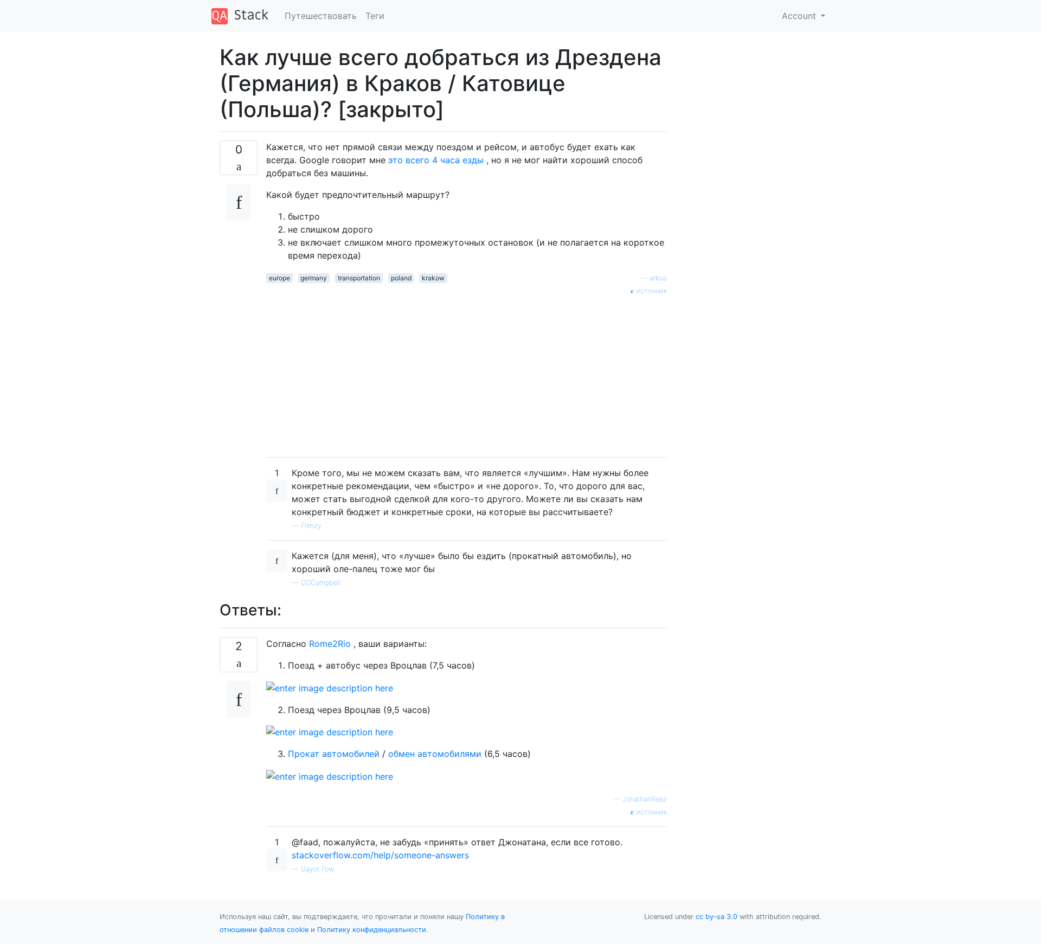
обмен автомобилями (436, 753)
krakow (433, 278)
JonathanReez (644, 799)
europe (279, 278)
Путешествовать (321, 15)
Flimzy (311, 526)
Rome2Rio (331, 643)
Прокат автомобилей (335, 753)
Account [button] (800, 15)
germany (313, 278)
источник (650, 291)
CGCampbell (320, 583)
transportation (359, 278)
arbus (658, 278)
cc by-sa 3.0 (716, 917)
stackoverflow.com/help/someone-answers (380, 855)
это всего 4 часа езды (437, 160)
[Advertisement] (466, 372)
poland (401, 278)
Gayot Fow (317, 869)
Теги (374, 15)
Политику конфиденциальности (371, 930)
